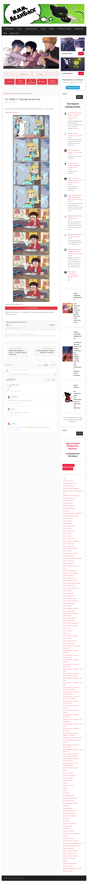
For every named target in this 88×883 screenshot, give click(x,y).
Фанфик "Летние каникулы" (70, 850)
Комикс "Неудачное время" (69, 580)
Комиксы (43, 28)
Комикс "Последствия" (68, 603)
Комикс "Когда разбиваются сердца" (72, 558)
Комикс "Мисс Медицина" (69, 570)
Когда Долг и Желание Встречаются (72, 513)
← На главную (39, 74)
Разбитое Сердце (67, 826)
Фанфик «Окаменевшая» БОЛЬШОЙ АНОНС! (73, 274)
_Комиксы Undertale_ (68, 481)
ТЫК (21, 304)
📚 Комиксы (9, 81)
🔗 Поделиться (51, 324)
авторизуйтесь (53, 365)
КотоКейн (65, 783)
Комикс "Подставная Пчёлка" (70, 601)
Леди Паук (71, 150)
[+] (27, 374)
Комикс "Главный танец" (69, 538)
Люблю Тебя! (66, 793)
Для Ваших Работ (79, 28)
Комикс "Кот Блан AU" (68, 563)
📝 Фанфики (42, 81)
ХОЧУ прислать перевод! (64, 28)
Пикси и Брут (66, 818)
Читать (81, 53)
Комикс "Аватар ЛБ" (67, 518)
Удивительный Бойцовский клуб (71, 845)
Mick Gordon (71, 112)
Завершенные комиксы (31, 28)
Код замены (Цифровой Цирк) (70, 516)
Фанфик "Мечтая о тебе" (69, 853)
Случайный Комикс (8, 28)
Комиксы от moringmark (18, 334)
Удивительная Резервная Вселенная (72, 843)
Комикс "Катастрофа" (68, 556)
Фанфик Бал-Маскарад (68, 858)
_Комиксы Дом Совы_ (68, 486)
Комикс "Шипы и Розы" (68, 643)
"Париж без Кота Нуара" (69, 498)
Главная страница (8, 93)
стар (40, 335)
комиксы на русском (24, 335)
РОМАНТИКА (66, 828)
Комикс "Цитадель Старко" (69, 641)
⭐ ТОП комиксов (20, 81)
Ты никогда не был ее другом (70, 840)
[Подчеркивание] (15, 374)
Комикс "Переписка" (68, 593)
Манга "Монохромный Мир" (70, 798)
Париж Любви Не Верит (69, 810)
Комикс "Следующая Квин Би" (70, 623)
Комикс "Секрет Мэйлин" (69, 618)
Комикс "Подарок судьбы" (69, 598)
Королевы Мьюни (67, 780)
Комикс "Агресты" (67, 521)
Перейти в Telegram (73, 87)
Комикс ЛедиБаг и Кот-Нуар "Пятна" (72, 737)
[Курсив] (13, 374)
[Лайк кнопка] (7, 325)
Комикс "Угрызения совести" (70, 636)
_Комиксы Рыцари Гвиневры (70, 488)
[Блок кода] (23, 374)
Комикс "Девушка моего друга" (71, 541)
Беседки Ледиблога (68, 500)
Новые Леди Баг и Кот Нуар (70, 803)
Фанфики (51, 28)
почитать (41, 312)
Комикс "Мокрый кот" (68, 575)
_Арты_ (64, 478)
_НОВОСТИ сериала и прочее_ (71, 495)
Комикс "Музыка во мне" (69, 578)
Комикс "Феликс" (67, 638)
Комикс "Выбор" (66, 533)
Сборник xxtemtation (68, 831)
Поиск (79, 433)
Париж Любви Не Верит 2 (69, 813)
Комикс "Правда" (67, 606)
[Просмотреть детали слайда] (31, 53)
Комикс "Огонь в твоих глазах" (70, 588)
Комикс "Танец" (66, 628)
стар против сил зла (47, 335)
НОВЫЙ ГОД (66, 805)
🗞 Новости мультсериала (53, 81)
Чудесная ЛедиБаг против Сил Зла (72, 868)
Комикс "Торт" (66, 633)
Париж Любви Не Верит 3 (69, 816)
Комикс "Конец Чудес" (68, 561)
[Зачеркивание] (17, 374)
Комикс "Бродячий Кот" (68, 526)
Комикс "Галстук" (67, 536)
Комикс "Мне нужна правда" (70, 573)
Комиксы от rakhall (67, 778)
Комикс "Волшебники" (68, 531)
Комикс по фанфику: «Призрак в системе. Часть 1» (75, 115)
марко (30, 335)
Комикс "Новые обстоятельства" (71, 583)
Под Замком (65, 821)
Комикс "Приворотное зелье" (70, 608)
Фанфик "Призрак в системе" (70, 856)
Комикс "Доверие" (67, 550)
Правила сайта (14, 33)
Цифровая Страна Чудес (69, 863)
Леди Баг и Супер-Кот (68, 785)
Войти (5, 33)
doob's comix (10, 335)
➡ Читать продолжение (31, 308)
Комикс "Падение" (67, 590)
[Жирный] (11, 374)
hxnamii (70, 163)
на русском (35, 335)
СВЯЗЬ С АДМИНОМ (68, 465)
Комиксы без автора (68, 773)
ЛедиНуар (65, 788)
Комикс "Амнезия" (67, 523)
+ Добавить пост (24, 74)
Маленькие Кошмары (68, 795)
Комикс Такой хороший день (70, 767)
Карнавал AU (66, 510)
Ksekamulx (14, 396)
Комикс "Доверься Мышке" (69, 553)
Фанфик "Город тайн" (68, 848)
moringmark (14, 112)
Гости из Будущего (67, 503)
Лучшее (19, 28)
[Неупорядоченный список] (19, 374)
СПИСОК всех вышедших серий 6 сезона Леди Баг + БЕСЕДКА (75, 180)
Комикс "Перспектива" (68, 595)
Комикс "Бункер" (67, 528)
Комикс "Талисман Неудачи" (70, 625)
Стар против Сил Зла (29, 334)
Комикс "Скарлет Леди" (68, 620)
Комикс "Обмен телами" (69, 585)
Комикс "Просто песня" (68, 611)
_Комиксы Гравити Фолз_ (69, 483)
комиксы (16, 335)
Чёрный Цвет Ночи (67, 866)
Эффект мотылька (67, 871)
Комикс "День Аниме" (68, 543)
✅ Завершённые (31, 81)
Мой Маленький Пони (68, 800)
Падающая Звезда (67, 808)
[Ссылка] (25, 374)
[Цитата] (21, 374)
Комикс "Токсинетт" (67, 630)
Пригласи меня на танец (69, 823)
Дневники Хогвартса (68, 505)
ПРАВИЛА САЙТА (68, 468)
